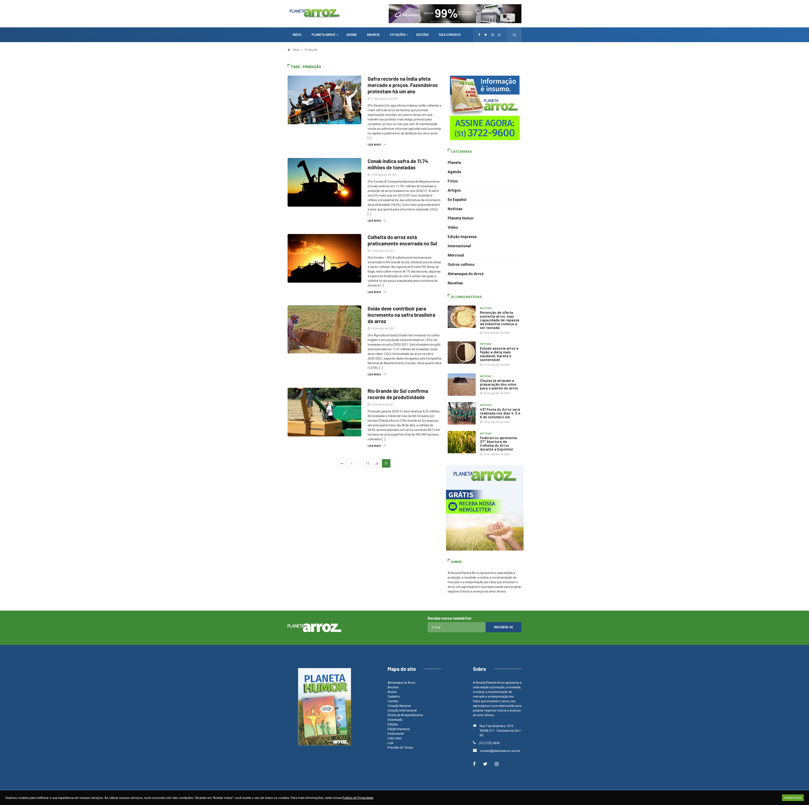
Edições (393, 724)
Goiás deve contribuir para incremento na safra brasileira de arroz (401, 314)
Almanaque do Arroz (466, 273)
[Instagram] (492, 34)
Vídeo (453, 227)
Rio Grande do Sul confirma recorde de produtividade (398, 394)
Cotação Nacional (399, 705)
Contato (393, 701)
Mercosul (456, 255)
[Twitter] (485, 34)
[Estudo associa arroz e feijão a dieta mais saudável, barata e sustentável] (462, 352)
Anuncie (393, 687)
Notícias (455, 209)
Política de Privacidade (357, 798)
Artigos (454, 190)
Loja (390, 743)
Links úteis (395, 738)
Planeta (454, 162)
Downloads (395, 719)
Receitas (455, 283)
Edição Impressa (462, 236)
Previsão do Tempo (400, 747)
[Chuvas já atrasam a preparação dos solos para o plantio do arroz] (462, 384)
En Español (457, 199)
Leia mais (374, 144)
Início (296, 49)
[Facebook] (479, 34)
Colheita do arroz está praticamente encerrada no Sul (402, 240)
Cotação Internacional (402, 710)
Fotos (453, 181)
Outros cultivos (461, 264)
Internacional (459, 246)
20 (377, 463)
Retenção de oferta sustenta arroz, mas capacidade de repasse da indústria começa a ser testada (499, 320)
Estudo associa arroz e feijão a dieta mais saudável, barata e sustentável (499, 354)
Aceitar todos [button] (793, 797)
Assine (392, 692)
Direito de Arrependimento (405, 715)
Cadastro (394, 696)
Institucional (396, 733)
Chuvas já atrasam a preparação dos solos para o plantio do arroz (499, 384)
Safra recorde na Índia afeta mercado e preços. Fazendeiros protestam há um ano (403, 85)
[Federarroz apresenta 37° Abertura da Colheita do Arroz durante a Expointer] (462, 442)
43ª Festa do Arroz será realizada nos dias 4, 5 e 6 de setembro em (500, 413)
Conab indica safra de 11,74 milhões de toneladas (398, 164)
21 (386, 463)
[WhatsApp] (499, 34)
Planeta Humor (461, 218)
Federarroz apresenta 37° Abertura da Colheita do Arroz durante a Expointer (498, 443)
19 (367, 463)
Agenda (454, 172)
